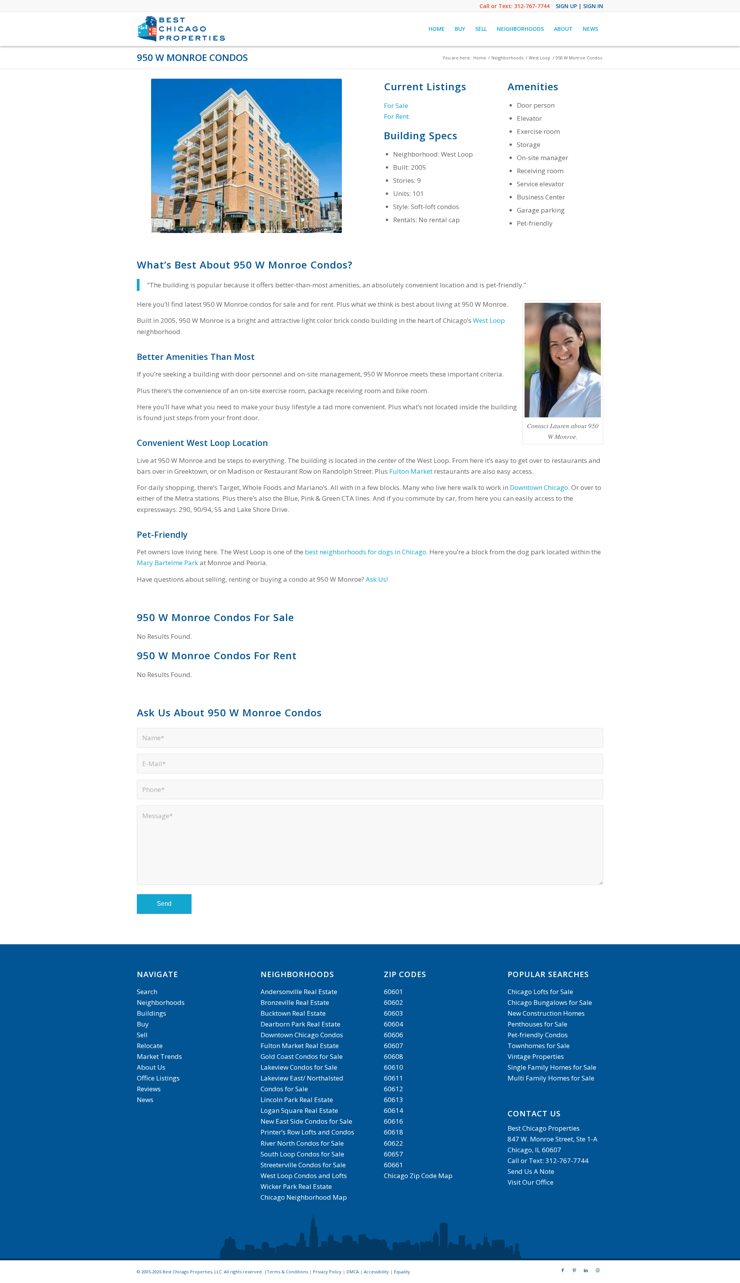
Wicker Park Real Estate (296, 1186)
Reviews (149, 1088)
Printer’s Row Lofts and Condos (307, 1132)
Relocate (150, 1045)
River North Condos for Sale (302, 1143)
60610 (393, 1067)
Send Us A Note (531, 1171)
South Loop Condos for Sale (302, 1154)
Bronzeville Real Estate (295, 1002)
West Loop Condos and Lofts (304, 1175)
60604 (393, 1024)
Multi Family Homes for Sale (551, 1078)
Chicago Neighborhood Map (304, 1197)
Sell (142, 1034)
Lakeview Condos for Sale (299, 1067)
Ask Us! (377, 579)
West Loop (489, 320)
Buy (143, 1024)
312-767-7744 (532, 6)
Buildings (151, 1013)
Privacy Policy (327, 1272)
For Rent (396, 116)
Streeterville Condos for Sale (303, 1164)
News (145, 1099)
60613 (393, 1099)
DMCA (352, 1272)
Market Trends (159, 1056)
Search (147, 991)
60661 (393, 1164)
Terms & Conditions (287, 1272)
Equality (402, 1272)
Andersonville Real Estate (299, 991)
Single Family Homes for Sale (552, 1067)
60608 (393, 1056)
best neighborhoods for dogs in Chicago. (366, 551)
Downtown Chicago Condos (302, 1034)
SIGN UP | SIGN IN (579, 6)
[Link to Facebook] (562, 1270)
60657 (393, 1154)
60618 (393, 1132)
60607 (393, 1045)
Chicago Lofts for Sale (540, 991)
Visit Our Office (530, 1182)
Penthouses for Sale (537, 1024)
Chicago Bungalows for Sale (550, 1002)
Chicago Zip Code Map (418, 1175)
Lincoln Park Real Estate (297, 1099)
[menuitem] (437, 29)
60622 (393, 1143)
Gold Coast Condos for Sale (302, 1056)
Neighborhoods (161, 1002)
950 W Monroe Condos (192, 57)
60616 (393, 1121)
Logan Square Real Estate (299, 1110)
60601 (393, 991)
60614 (393, 1110)
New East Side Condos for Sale (306, 1121)
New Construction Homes (546, 1013)
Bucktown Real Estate (293, 1013)
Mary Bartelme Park (167, 562)
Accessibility (376, 1272)
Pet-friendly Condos (538, 1034)
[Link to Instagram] (597, 1270)
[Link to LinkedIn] (586, 1270)
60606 (393, 1034)
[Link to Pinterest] (574, 1270)
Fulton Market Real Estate (300, 1045)
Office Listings (158, 1078)
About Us (151, 1067)
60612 (393, 1088)
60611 (393, 1078)
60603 (393, 1013)
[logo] (182, 29)
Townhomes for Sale (539, 1045)
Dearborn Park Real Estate (300, 1024)
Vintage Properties (536, 1056)
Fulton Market (410, 471)
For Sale (396, 105)
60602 (393, 1002)
